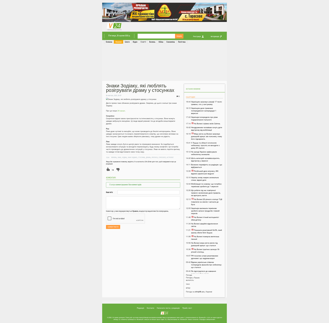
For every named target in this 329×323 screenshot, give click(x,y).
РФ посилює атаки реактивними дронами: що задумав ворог (204, 256)
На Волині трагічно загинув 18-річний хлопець (205, 250)
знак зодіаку (132, 157)
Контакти (150, 308)
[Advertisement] (164, 63)
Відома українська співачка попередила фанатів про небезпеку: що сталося (206, 264)
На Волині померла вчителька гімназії (205, 237)
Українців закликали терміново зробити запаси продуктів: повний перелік (205, 211)
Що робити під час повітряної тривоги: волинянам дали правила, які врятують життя (206, 193)
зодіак (124, 157)
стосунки (141, 157)
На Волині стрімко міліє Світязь (207, 123)
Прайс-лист (187, 308)
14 (113, 169)
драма (148, 157)
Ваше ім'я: (109, 192)
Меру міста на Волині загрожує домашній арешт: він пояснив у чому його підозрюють (206, 136)
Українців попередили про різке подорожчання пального (204, 118)
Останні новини (193, 89)
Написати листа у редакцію (168, 308)
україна (114, 157)
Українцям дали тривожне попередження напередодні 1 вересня (203, 110)
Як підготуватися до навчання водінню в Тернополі (203, 272)
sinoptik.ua (199, 291)
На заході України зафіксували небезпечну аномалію (204, 153)
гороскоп (162, 157)
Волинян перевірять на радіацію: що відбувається (206, 165)
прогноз (155, 157)
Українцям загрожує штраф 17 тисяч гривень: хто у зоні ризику (206, 102)
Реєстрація (197, 36)
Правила (135, 211)
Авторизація (215, 36)
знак (119, 157)
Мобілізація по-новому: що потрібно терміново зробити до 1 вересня (206, 185)
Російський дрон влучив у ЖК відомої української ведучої (204, 172)
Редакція (140, 308)
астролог (170, 157)
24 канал (121, 110)
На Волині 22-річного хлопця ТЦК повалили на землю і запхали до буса (206, 202)
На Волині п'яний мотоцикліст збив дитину (205, 218)
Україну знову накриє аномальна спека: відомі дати (205, 178)
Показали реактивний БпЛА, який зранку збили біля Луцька (206, 231)
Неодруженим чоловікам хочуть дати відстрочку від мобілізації (206, 128)
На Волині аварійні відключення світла (204, 224)
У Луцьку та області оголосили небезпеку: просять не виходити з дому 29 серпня (205, 145)
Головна (109, 42)
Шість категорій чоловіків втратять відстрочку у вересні (205, 159)
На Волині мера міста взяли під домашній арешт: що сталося (204, 244)
